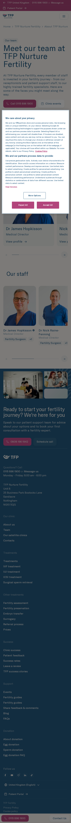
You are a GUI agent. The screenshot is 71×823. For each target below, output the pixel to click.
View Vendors (11, 187)
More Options (34, 195)
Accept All (48, 205)
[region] (35, 162)
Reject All (23, 205)
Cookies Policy (41, 151)
